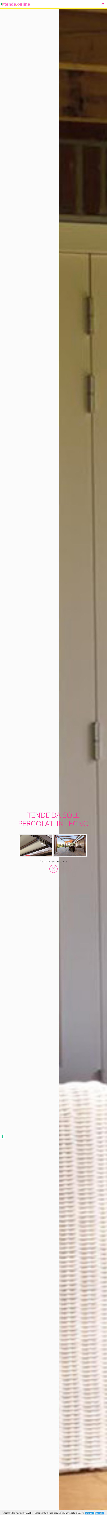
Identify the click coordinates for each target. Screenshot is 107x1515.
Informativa (99, 1513)
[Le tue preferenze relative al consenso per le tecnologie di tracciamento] (2, 1136)
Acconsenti (89, 1513)
